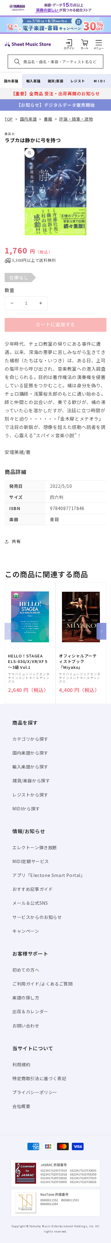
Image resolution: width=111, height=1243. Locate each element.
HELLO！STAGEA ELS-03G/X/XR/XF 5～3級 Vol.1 (27, 661)
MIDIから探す (26, 808)
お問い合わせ (25, 1026)
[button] (98, 42)
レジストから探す (30, 795)
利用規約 (21, 1064)
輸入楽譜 (33, 80)
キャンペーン (25, 931)
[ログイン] (69, 42)
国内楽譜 (11, 80)
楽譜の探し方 (25, 997)
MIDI (100, 80)
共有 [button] (16, 541)
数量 (9, 290)
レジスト (77, 80)
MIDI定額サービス (30, 861)
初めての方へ (25, 970)
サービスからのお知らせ (37, 917)
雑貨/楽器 (56, 80)
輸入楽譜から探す (30, 766)
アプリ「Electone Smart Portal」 (48, 875)
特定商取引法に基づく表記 (39, 1078)
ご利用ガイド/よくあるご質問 (42, 984)
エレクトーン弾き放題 (34, 847)
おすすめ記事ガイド (32, 889)
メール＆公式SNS (30, 903)
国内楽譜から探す (30, 753)
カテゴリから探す (30, 739)
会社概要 (21, 1106)
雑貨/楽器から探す (31, 780)
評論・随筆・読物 (76, 119)
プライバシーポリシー (34, 1092)
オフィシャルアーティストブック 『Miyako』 (78, 661)
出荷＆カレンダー (30, 1011)
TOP (9, 119)
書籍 (48, 119)
